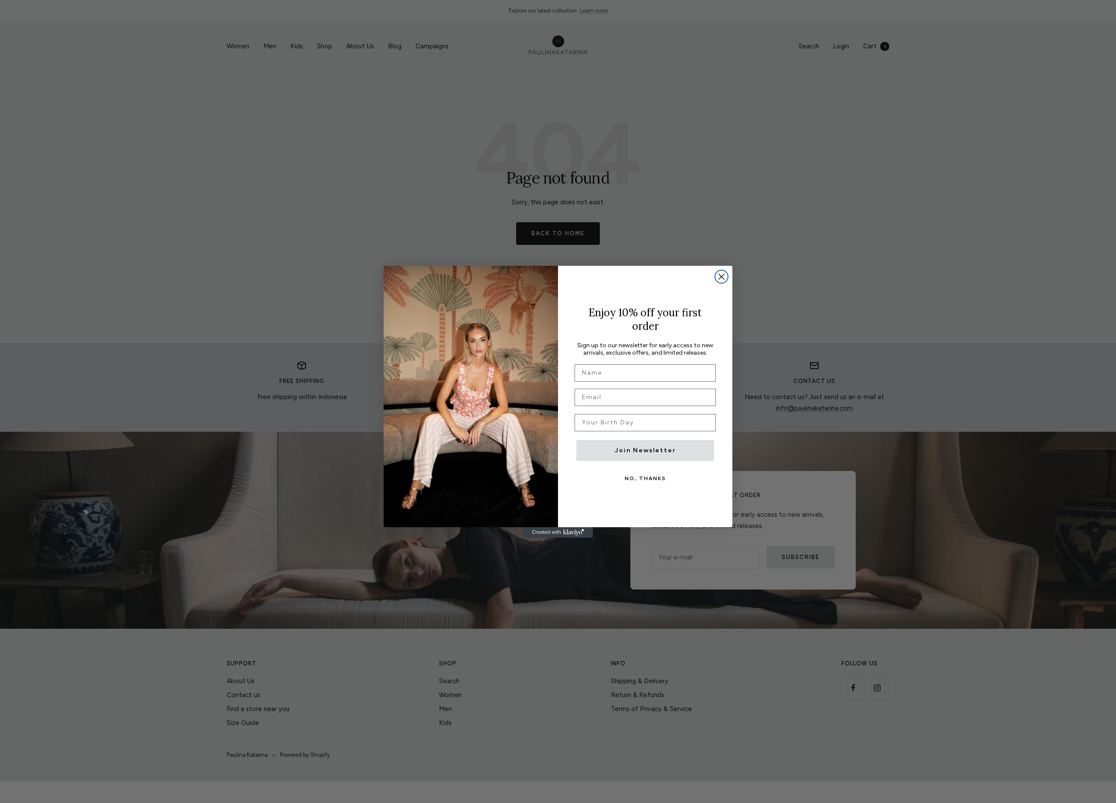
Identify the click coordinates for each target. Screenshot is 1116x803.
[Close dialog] (721, 276)
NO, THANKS (645, 478)
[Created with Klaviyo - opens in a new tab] (558, 532)
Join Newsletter (645, 450)
